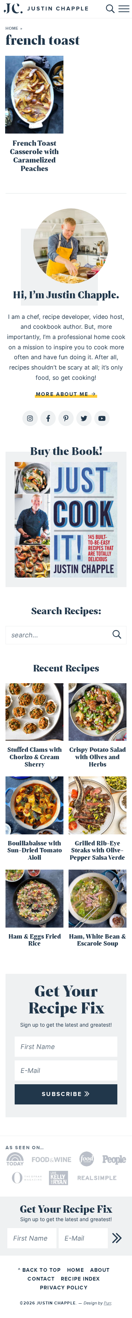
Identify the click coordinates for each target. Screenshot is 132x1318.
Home (12, 28)
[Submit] (117, 635)
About (100, 1270)
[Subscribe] (117, 1238)
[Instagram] (30, 418)
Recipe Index (80, 1279)
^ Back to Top (39, 1270)
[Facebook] (48, 418)
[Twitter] (84, 418)
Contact (41, 1279)
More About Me (63, 394)
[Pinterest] (66, 418)
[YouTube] (102, 418)
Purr (107, 1303)
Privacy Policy (63, 1288)
